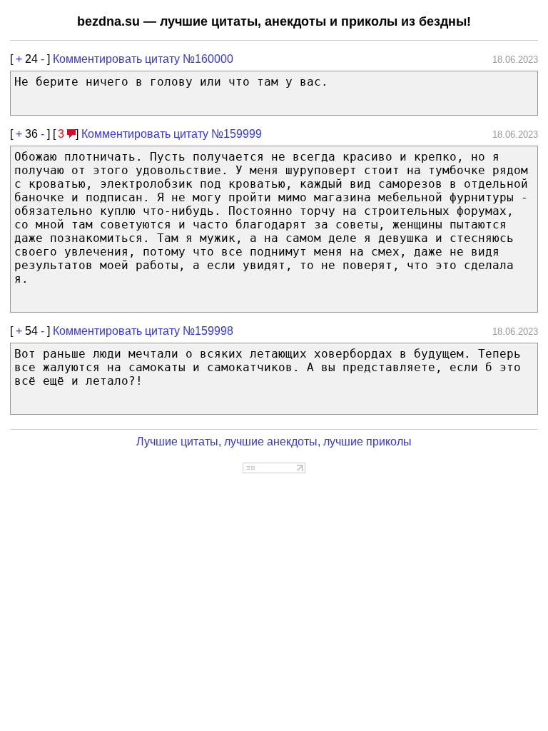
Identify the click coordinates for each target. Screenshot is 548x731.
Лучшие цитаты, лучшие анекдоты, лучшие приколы (274, 441)
